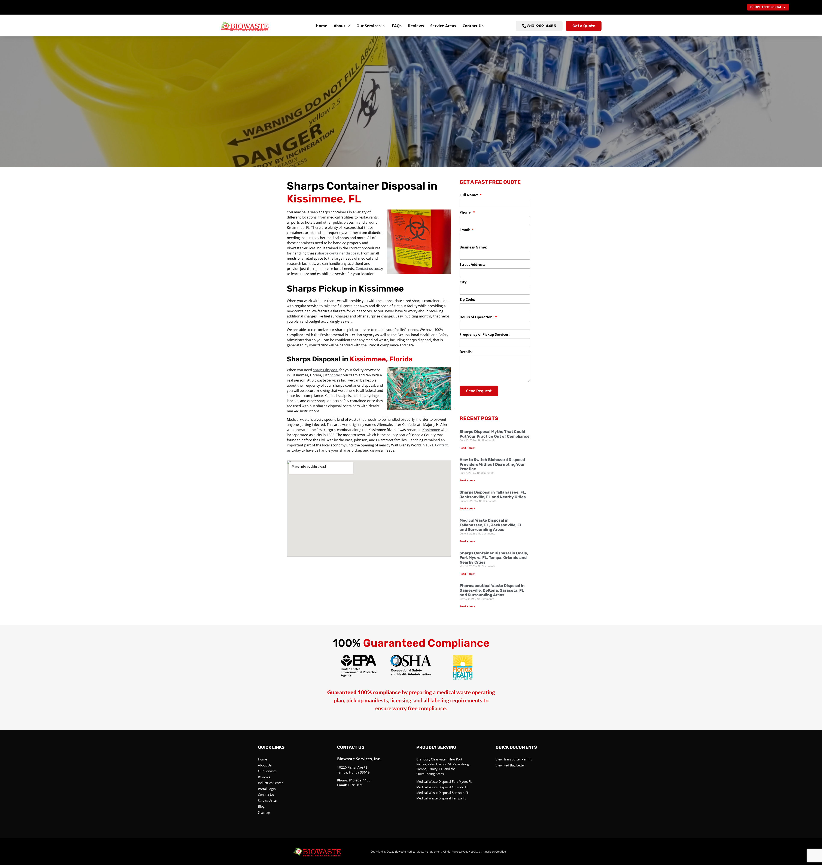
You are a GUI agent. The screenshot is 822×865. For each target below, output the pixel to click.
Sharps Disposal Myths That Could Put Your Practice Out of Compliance (495, 434)
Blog (261, 806)
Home (321, 25)
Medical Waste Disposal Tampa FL (441, 798)
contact (336, 375)
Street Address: (472, 265)
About (339, 25)
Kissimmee (431, 429)
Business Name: (473, 247)
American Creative (494, 851)
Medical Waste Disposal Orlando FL (442, 787)
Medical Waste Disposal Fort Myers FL (444, 781)
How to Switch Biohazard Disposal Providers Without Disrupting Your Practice (492, 464)
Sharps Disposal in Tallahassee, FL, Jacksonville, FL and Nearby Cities (493, 494)
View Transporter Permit (514, 759)
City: (463, 282)
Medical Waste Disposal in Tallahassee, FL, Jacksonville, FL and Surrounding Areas (491, 525)
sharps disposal (325, 370)
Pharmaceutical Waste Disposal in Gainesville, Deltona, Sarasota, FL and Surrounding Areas (492, 590)
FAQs (397, 25)
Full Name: (469, 195)
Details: (466, 352)
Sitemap (264, 812)
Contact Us (473, 25)
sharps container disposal (338, 253)
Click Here (355, 785)
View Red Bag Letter (510, 765)
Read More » (467, 447)
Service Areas (443, 25)
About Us (264, 765)
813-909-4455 (359, 780)
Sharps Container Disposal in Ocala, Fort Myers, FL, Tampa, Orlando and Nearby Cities (494, 558)
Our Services (368, 25)
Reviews (416, 25)
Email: (465, 230)
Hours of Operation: (477, 317)
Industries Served (270, 783)
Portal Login (267, 789)
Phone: (466, 213)
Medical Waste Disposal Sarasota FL (442, 792)
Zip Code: (467, 300)
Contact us (364, 268)
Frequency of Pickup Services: (485, 335)
